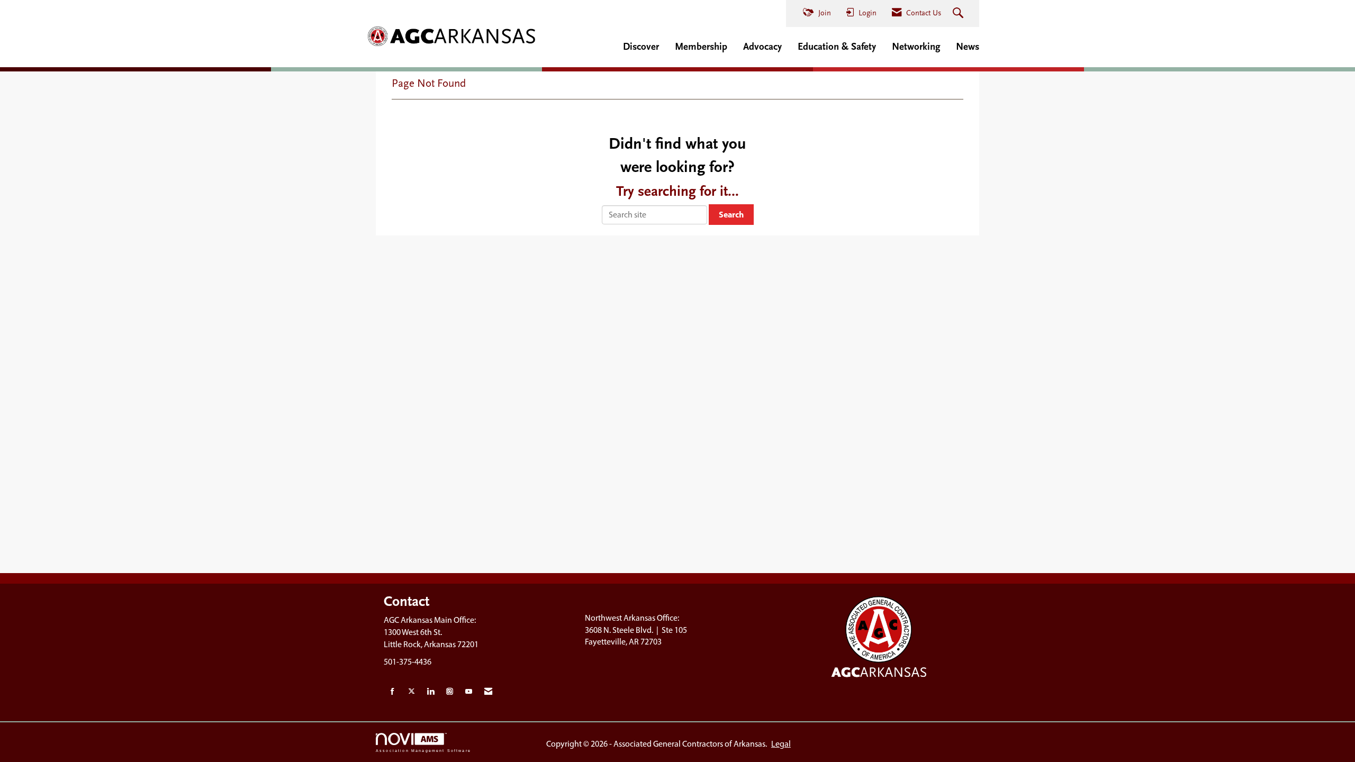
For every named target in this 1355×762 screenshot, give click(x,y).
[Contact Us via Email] (488, 692)
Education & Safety (837, 46)
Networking (916, 46)
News (967, 46)
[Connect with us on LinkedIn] (430, 692)
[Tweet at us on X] (411, 692)
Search (731, 214)
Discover (641, 46)
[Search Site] (959, 14)
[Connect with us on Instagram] (449, 692)
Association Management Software (423, 750)
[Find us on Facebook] (392, 692)
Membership (701, 46)
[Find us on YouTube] (468, 692)
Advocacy (762, 46)
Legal (781, 744)
